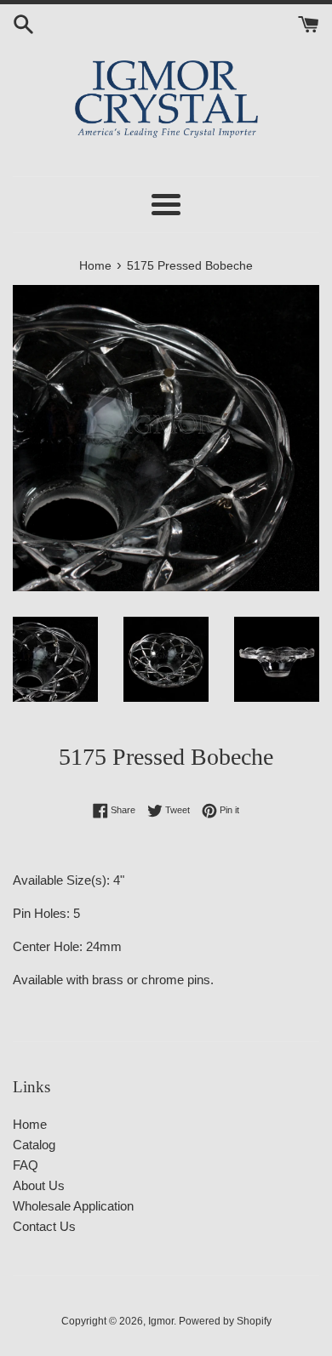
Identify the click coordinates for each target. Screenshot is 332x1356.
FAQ (25, 1165)
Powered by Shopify (225, 1321)
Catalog (34, 1144)
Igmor (161, 1321)
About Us (39, 1185)
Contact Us (44, 1226)
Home (30, 1124)
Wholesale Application (73, 1206)
